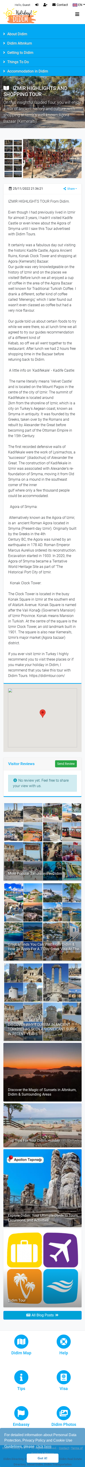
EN (80, 5)
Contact (62, 5)
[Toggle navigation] (77, 14)
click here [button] (43, 1446)
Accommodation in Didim (27, 71)
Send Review (66, 764)
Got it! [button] (42, 1458)
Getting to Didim (19, 52)
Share (71, 188)
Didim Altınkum (19, 43)
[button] (42, 714)
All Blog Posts (43, 1315)
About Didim (16, 34)
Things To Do (17, 62)
